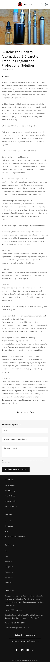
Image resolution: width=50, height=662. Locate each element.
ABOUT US (8, 582)
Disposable (9, 572)
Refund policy (10, 491)
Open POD (8, 561)
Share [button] (6, 76)
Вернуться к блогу (26, 412)
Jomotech (20, 660)
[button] (42, 4)
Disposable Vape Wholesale (15, 536)
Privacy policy (10, 485)
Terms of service (11, 506)
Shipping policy (10, 501)
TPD (6, 551)
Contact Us (9, 526)
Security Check (10, 496)
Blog (6, 531)
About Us (8, 521)
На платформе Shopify (30, 660)
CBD (6, 556)
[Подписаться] (38, 641)
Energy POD (9, 567)
